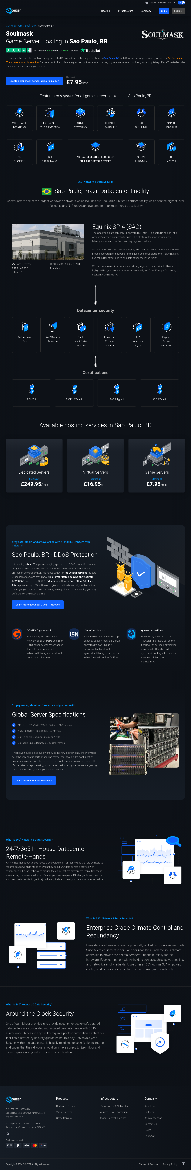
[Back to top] (183, 1163)
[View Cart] (146, 2)
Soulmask (30, 25)
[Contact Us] (7, 1133)
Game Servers (14, 25)
